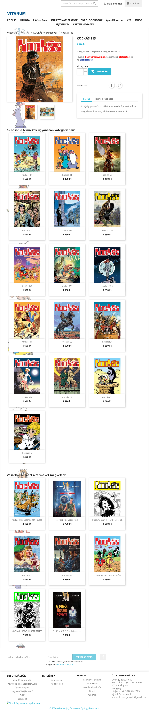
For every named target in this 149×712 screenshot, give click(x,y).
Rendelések (92, 683)
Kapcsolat (22, 698)
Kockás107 (27, 174)
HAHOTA (25, 20)
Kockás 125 (107, 286)
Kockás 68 (107, 174)
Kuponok (92, 694)
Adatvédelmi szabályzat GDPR (22, 683)
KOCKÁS (11, 20)
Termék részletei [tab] (104, 98)
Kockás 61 (27, 575)
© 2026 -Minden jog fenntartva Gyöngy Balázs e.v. (74, 708)
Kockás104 (27, 341)
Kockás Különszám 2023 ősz (107, 575)
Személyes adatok (92, 679)
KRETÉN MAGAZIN (83, 24)
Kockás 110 (107, 230)
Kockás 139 (67, 286)
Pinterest (119, 85)
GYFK (22, 695)
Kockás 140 (27, 286)
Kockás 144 (67, 230)
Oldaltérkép (57, 683)
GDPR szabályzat (65, 664)
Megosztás (112, 85)
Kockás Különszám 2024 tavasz (27, 519)
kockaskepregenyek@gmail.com (129, 697)
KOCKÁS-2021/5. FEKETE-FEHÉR (107, 519)
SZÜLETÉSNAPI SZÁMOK (64, 20)
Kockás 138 (27, 397)
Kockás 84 (67, 174)
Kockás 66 (27, 453)
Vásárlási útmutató (22, 680)
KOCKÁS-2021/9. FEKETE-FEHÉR (27, 631)
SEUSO (138, 20)
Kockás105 (107, 397)
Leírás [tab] (86, 98)
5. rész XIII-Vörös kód (67, 519)
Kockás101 (107, 341)
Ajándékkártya (114, 20)
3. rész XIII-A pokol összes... (67, 631)
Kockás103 (67, 341)
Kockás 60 (67, 575)
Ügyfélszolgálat (22, 687)
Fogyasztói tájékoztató (22, 691)
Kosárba (99, 71)
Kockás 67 (27, 230)
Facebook (103, 657)
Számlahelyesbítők (92, 687)
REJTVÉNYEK (62, 24)
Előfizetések (40, 20)
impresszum (57, 680)
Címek (92, 691)
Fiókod (81, 675)
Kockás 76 (67, 397)
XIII (129, 20)
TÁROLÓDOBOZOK (92, 20)
